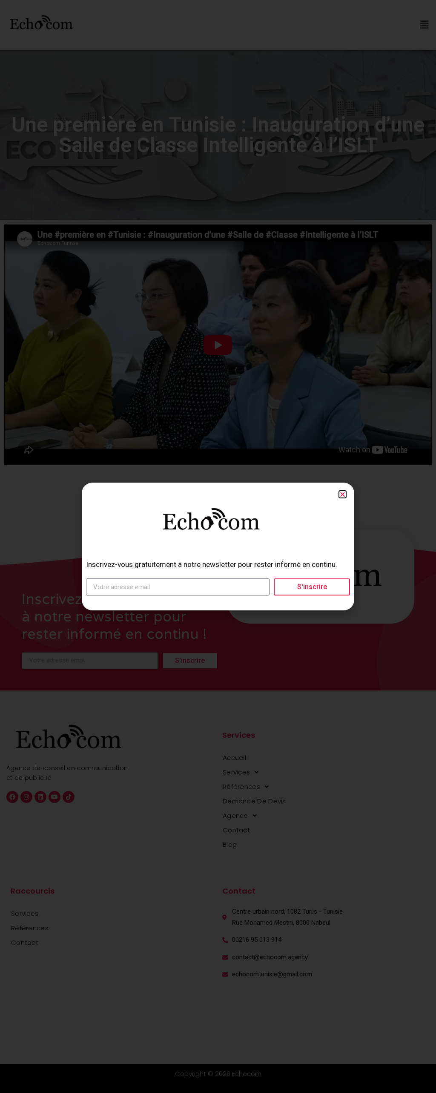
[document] (218, 546)
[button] (342, 494)
